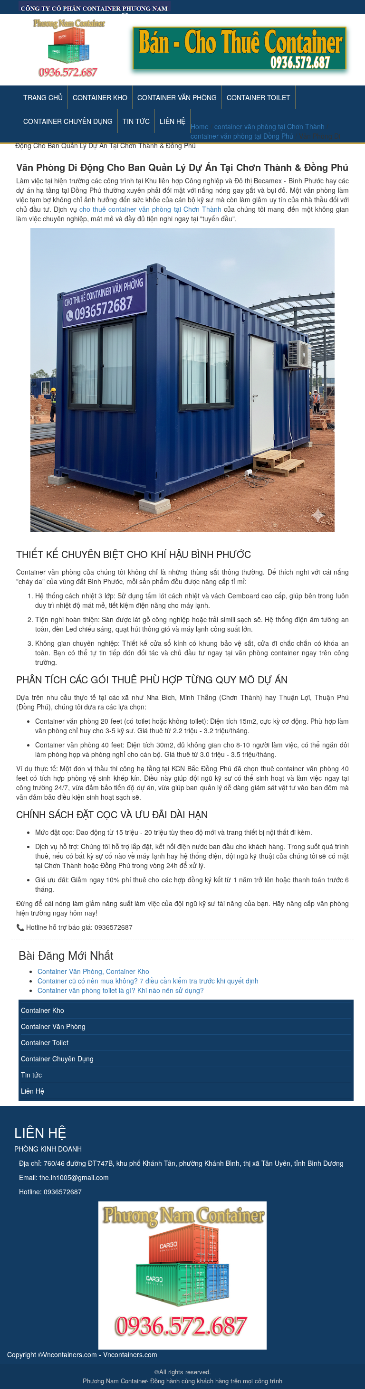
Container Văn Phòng (177, 97)
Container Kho (100, 97)
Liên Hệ (32, 1091)
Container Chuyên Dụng (57, 1058)
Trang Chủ (43, 97)
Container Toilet (258, 97)
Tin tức (31, 1074)
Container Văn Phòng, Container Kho (93, 971)
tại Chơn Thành (150, 209)
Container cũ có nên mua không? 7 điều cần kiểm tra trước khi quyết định (148, 980)
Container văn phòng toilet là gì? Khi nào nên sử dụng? (121, 990)
